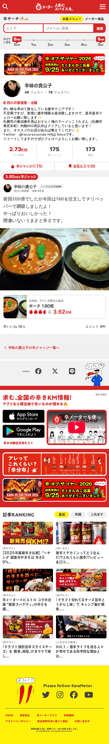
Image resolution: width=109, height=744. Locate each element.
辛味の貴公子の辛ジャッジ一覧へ (33, 347)
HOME (9, 715)
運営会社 (25, 715)
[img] (5, 6)
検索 (100, 28)
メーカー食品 (94, 19)
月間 (78, 514)
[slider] (17, 40)
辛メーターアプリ (47, 715)
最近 (62, 514)
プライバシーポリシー (18, 721)
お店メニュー (71, 19)
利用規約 (69, 715)
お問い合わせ (82, 721)
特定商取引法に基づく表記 (52, 721)
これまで (97, 514)
